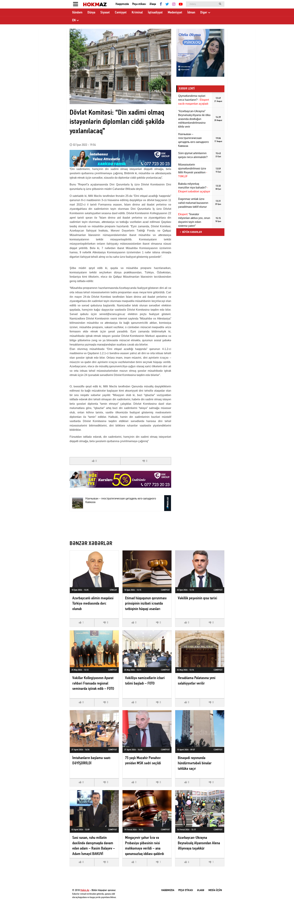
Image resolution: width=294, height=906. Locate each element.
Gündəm (77, 12)
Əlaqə (152, 4)
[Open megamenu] (75, 4)
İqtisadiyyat (155, 12)
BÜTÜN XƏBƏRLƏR (192, 232)
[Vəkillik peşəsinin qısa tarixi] (199, 568)
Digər (203, 12)
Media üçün (215, 890)
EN (74, 20)
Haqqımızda (122, 4)
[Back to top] (284, 896)
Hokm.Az (84, 890)
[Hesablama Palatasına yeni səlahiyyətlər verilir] (199, 648)
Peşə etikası (139, 4)
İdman (191, 12)
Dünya (91, 12)
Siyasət (105, 12)
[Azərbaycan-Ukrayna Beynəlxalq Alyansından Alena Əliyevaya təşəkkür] (199, 808)
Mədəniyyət (175, 12)
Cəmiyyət (121, 12)
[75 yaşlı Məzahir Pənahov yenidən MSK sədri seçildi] (147, 728)
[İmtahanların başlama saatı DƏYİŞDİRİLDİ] (94, 728)
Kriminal (137, 12)
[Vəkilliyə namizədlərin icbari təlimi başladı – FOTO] (147, 648)
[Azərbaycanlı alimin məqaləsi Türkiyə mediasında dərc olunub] (94, 568)
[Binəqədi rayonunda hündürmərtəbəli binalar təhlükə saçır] (199, 728)
